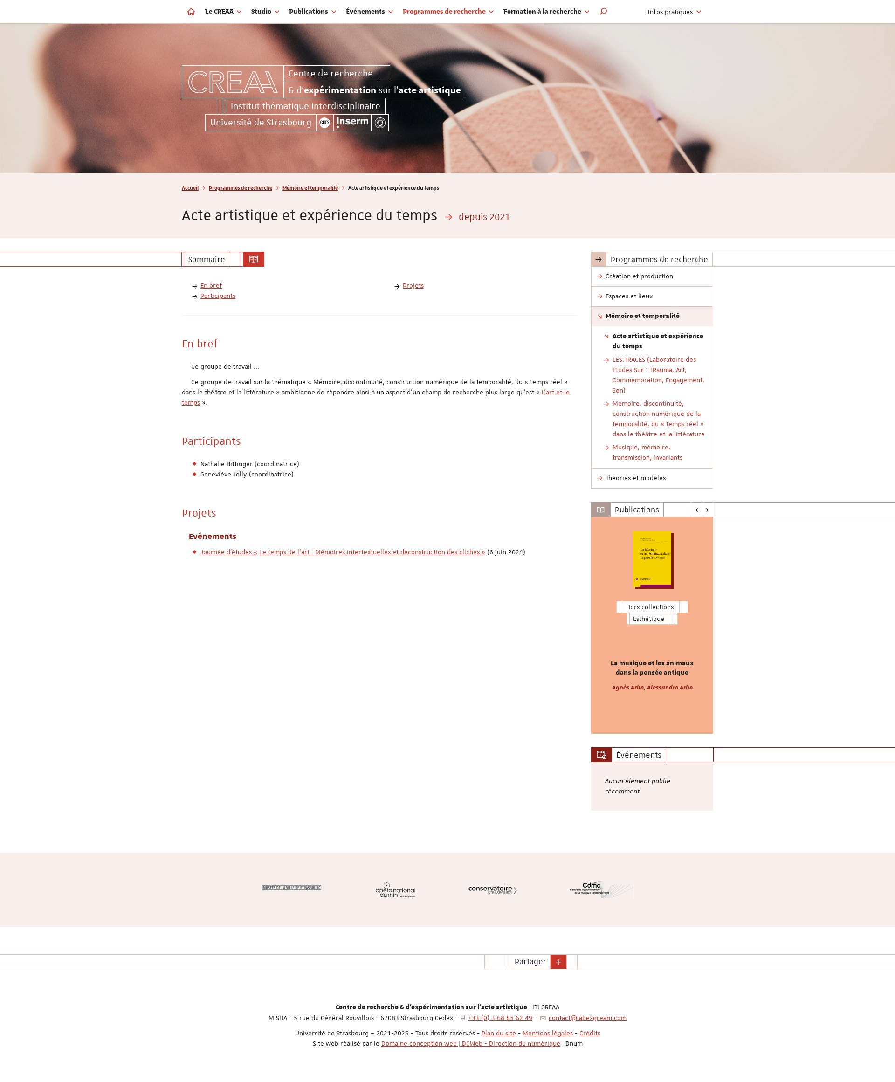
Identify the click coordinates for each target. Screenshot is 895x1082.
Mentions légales (548, 1033)
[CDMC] (602, 889)
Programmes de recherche (240, 188)
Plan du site (499, 1033)
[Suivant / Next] (707, 509)
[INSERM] (352, 122)
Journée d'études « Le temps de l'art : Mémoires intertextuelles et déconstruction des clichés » (342, 552)
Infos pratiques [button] (671, 11)
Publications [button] (309, 11)
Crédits (589, 1033)
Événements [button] (366, 11)
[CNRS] (325, 122)
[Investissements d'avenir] (380, 122)
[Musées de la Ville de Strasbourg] (291, 889)
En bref (211, 285)
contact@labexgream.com (587, 1017)
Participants (217, 295)
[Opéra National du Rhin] (395, 889)
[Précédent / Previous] (696, 509)
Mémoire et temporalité (310, 188)
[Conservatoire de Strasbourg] (492, 890)
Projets (413, 285)
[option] (652, 625)
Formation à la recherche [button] (543, 11)
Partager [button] (530, 961)
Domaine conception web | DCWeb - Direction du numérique (470, 1043)
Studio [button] (262, 11)
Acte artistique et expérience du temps (658, 341)
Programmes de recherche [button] (445, 11)
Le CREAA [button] (220, 11)
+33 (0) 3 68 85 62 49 (500, 1017)
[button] (603, 11)
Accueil (190, 188)
